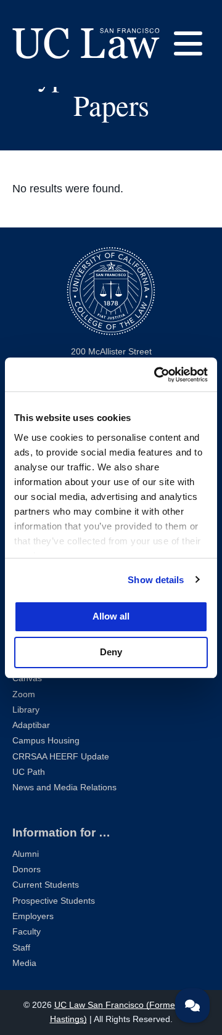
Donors (26, 869)
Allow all (111, 616)
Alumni (25, 854)
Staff (21, 947)
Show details (156, 580)
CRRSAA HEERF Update (60, 756)
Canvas (27, 678)
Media (24, 963)
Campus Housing (46, 740)
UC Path (28, 772)
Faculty (26, 931)
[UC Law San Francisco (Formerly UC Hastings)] (86, 43)
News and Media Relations (64, 787)
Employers (33, 916)
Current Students (45, 885)
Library (25, 709)
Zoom (23, 694)
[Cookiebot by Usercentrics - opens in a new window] (156, 375)
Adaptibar (31, 725)
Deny (111, 652)
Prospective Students (53, 901)
